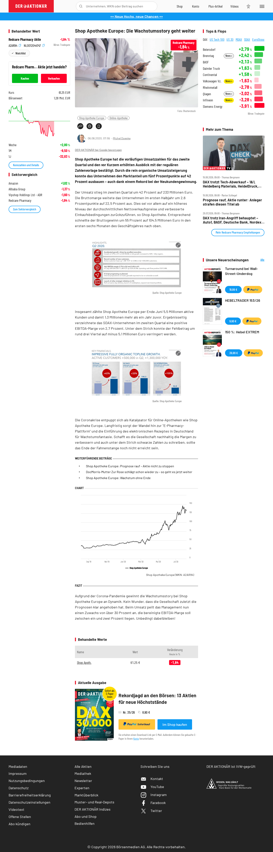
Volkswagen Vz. (212, 81)
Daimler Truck (211, 68)
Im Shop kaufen (174, 724)
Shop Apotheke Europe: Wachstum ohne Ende (118, 478)
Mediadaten (18, 766)
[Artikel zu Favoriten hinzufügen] (99, 126)
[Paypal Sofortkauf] (252, 289)
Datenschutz (19, 788)
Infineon (208, 100)
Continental (210, 75)
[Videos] (234, 6)
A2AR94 (13, 45)
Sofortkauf (143, 724)
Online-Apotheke (119, 118)
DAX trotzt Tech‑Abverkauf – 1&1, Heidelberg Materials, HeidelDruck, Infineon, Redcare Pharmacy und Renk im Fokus (230, 184)
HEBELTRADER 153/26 (242, 300)
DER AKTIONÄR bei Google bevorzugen (98, 150)
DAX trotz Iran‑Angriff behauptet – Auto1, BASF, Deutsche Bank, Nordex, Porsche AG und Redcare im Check (232, 220)
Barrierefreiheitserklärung (30, 795)
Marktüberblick (86, 795)
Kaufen (25, 78)
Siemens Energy (212, 106)
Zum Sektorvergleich (24, 209)
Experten (82, 788)
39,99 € (233, 353)
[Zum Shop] (180, 6)
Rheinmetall (210, 87)
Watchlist (20, 53)
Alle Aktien (83, 766)
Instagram (158, 794)
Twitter (156, 810)
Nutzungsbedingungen (27, 780)
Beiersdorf (209, 49)
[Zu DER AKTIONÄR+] (215, 6)
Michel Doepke (122, 138)
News (228, 55)
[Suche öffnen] (81, 6)
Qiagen (207, 94)
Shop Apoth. (84, 662)
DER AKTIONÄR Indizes (93, 809)
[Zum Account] (195, 6)
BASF (206, 62)
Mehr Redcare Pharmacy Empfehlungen (238, 232)
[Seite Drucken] (90, 126)
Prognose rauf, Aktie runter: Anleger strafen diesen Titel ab (232, 202)
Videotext (16, 809)
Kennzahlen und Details (26, 165)
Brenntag (208, 56)
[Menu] (261, 6)
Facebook (158, 802)
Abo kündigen (19, 824)
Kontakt (156, 778)
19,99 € (233, 289)
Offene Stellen (20, 816)
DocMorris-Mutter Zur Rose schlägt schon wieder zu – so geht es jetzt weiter (139, 472)
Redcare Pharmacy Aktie (25, 39)
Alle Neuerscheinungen (257, 260)
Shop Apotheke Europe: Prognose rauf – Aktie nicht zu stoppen (130, 466)
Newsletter (83, 780)
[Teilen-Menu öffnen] (80, 126)
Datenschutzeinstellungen (29, 802)
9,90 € (232, 321)
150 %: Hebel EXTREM (242, 332)
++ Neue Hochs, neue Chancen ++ (136, 16)
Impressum (18, 773)
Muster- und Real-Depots (94, 802)
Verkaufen (54, 78)
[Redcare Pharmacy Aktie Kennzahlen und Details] (39, 120)
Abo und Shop (86, 816)
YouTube (157, 786)
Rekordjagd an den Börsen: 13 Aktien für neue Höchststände (157, 698)
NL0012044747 (33, 45)
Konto (136, 738)
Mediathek (83, 773)
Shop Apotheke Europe (91, 118)
